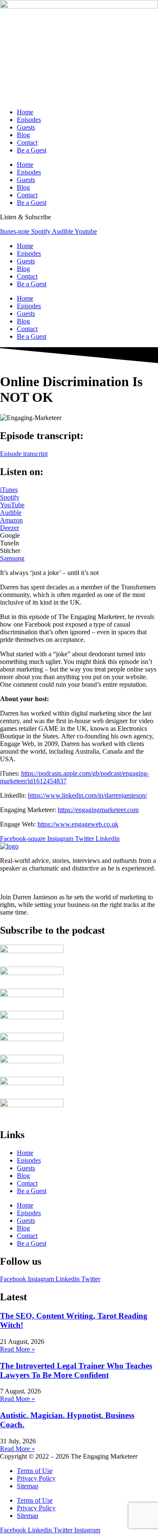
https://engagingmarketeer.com (98, 809)
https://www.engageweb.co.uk (77, 824)
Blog (23, 134)
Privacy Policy (36, 1478)
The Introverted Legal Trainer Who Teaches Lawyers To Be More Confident (76, 1370)
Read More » (17, 1349)
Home (25, 112)
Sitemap (27, 1486)
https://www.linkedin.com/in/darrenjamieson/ (87, 795)
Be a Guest (31, 150)
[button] (10, 535)
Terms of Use (35, 1470)
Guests (26, 127)
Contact (27, 142)
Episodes (29, 119)
